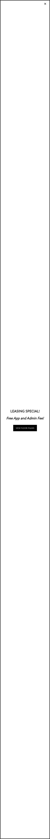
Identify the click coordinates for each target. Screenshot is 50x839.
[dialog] (25, 419)
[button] (25, 428)
